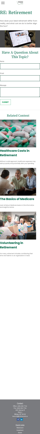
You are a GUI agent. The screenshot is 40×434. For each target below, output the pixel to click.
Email (2, 73)
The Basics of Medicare (17, 199)
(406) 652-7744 (22, 406)
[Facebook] (18, 419)
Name (2, 61)
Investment (20, 430)
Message (3, 85)
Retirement (20, 428)
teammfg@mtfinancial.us (20, 416)
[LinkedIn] (21, 419)
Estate (20, 433)
